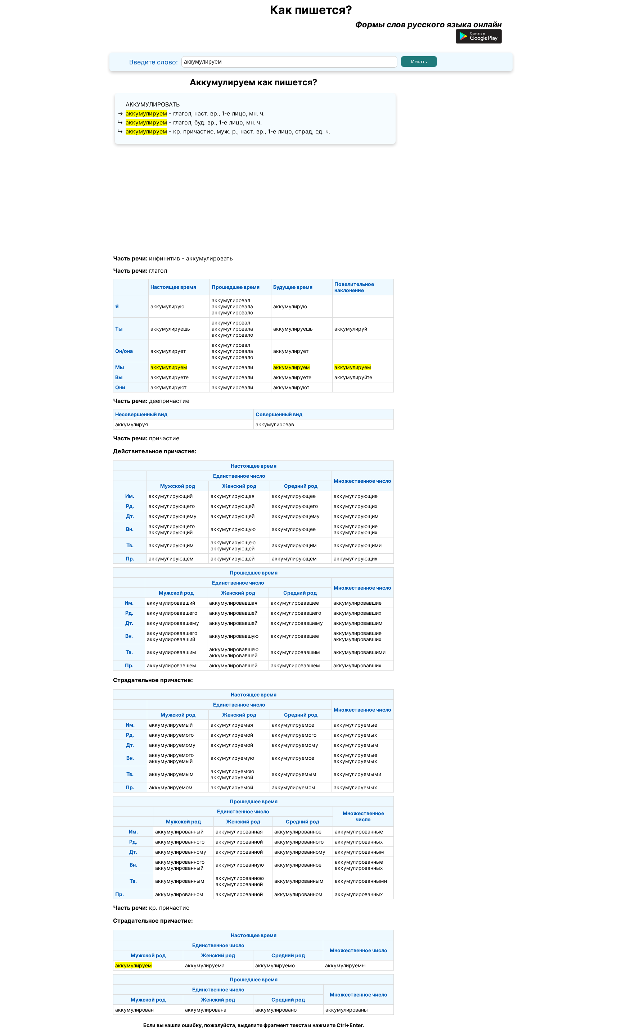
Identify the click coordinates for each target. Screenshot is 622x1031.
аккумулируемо (275, 965)
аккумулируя (131, 424)
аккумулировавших (357, 613)
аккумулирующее (294, 496)
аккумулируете (169, 377)
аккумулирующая (232, 496)
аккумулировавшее (295, 603)
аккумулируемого (171, 735)
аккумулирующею (233, 542)
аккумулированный (179, 831)
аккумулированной (239, 842)
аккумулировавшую (233, 636)
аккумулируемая (232, 725)
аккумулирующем (171, 558)
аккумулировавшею (233, 649)
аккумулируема (205, 965)
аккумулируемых (355, 735)
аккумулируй (350, 329)
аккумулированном (179, 894)
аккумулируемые (355, 725)
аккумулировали (232, 367)
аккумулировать (153, 104)
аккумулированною (240, 878)
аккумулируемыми (357, 774)
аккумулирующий (171, 496)
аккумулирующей (232, 506)
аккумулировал (231, 300)
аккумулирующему (173, 516)
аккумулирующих (356, 506)
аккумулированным (359, 852)
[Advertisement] (253, 199)
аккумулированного (179, 842)
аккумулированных (359, 842)
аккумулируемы (345, 965)
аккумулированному (180, 852)
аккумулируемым (356, 745)
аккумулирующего (172, 506)
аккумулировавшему (173, 623)
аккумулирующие (356, 496)
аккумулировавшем (171, 665)
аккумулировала (232, 306)
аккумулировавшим (358, 623)
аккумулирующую (233, 529)
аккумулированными (361, 881)
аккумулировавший (171, 603)
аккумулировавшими (359, 652)
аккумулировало (232, 312)
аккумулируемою (232, 771)
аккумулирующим (356, 516)
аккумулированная (239, 831)
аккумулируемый (171, 725)
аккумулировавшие (357, 603)
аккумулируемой (232, 735)
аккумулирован (134, 1010)
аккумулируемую (232, 758)
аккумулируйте (353, 377)
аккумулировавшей (233, 613)
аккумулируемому (172, 745)
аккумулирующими (358, 545)
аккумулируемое (293, 725)
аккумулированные (359, 831)
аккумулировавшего (172, 613)
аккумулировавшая (233, 603)
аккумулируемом (171, 787)
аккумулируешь (170, 329)
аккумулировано (276, 1010)
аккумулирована (205, 1010)
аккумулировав (275, 424)
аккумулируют (168, 387)
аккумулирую (167, 306)
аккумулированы (346, 1010)
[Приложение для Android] (479, 40)
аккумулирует (168, 351)
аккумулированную (240, 865)
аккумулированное (297, 831)
